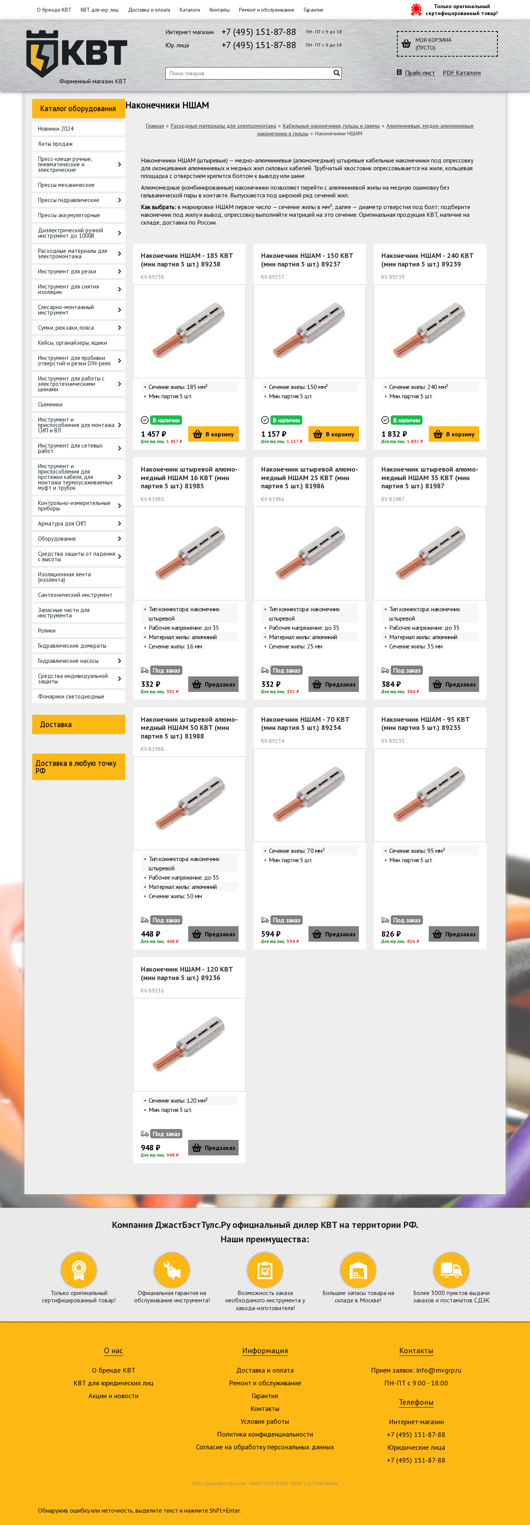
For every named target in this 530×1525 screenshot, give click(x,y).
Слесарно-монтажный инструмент (66, 309)
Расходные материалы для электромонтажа (72, 253)
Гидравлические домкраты (72, 645)
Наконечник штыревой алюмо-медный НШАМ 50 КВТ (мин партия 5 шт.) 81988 (189, 727)
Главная (155, 125)
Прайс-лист (420, 72)
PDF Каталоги (462, 72)
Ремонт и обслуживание (266, 9)
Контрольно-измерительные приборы (74, 505)
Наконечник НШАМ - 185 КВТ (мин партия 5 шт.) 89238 (187, 259)
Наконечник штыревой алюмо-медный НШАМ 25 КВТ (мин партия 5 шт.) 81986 (309, 477)
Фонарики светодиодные (71, 696)
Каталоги (190, 9)
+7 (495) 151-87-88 (259, 32)
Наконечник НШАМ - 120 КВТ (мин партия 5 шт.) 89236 (187, 973)
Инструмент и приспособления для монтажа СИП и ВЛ (76, 425)
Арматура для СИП (62, 523)
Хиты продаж (55, 143)
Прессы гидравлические (68, 200)
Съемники (50, 404)
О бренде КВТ (54, 9)
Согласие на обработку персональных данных (265, 1446)
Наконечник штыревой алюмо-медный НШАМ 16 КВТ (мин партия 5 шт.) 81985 (189, 477)
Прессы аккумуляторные (69, 215)
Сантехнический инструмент (75, 594)
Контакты (220, 9)
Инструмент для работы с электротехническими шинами (71, 384)
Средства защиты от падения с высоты (76, 556)
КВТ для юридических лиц (113, 1382)
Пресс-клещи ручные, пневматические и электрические (65, 164)
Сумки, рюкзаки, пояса (66, 327)
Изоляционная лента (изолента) (64, 577)
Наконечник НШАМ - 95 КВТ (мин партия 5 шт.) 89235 (425, 723)
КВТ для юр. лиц (100, 9)
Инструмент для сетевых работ (70, 448)
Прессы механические (66, 184)
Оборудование (57, 538)
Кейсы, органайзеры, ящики (72, 342)
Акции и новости (113, 1395)
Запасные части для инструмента (64, 612)
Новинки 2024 (55, 128)
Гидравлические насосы (68, 660)
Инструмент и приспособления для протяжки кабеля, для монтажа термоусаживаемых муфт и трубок (75, 476)
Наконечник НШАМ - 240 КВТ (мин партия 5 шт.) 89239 (427, 259)
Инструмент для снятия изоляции (68, 289)
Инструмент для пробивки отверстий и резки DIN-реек (74, 360)
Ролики (46, 630)
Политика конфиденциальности (265, 1434)
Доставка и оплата (149, 9)
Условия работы (265, 1421)
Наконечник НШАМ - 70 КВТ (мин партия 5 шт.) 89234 (305, 723)
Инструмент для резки (67, 271)
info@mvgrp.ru (438, 1370)
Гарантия (313, 9)
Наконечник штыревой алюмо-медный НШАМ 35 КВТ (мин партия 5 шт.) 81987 (429, 477)
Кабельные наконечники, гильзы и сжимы (331, 125)
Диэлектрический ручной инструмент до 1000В (70, 233)
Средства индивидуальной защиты (73, 678)
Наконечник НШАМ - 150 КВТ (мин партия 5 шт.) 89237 (307, 259)
